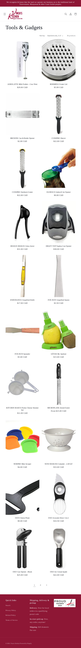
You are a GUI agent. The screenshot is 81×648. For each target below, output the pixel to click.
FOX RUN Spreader (22, 354)
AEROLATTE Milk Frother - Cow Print (22, 84)
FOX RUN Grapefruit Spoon (58, 300)
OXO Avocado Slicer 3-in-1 (58, 518)
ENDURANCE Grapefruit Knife (22, 300)
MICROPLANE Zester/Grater (58, 408)
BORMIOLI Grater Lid (58, 84)
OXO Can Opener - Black (22, 572)
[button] (4, 14)
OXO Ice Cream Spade (58, 572)
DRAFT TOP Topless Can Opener (58, 246)
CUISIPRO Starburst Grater (22, 192)
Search (8, 605)
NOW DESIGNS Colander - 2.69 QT (59, 464)
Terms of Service (12, 620)
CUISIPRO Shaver (59, 138)
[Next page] (46, 585)
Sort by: (42, 35)
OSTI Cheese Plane (22, 518)
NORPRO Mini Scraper (22, 464)
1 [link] (34, 585)
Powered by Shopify (26, 643)
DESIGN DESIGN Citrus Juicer (22, 246)
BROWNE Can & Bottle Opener (22, 138)
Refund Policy (11, 615)
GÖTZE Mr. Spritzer (58, 354)
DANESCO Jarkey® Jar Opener (59, 192)
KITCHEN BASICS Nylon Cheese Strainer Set (22, 409)
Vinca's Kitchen (15, 643)
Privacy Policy (11, 610)
